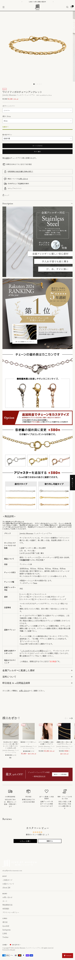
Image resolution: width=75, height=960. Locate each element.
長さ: (6, 116)
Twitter (5, 937)
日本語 (4, 945)
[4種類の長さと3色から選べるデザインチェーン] (64, 731)
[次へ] (53, 1)
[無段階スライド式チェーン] (28, 731)
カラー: (8, 106)
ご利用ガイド (7, 880)
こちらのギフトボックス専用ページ (34, 650)
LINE (4, 933)
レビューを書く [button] (25, 841)
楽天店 (4, 922)
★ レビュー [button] (72, 482)
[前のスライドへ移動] (66, 706)
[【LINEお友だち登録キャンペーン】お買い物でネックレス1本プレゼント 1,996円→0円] (10, 731)
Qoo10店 (5, 926)
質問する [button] (50, 841)
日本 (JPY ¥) (15, 945)
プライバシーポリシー (10, 912)
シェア (7, 195)
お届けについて (8, 884)
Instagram (6, 929)
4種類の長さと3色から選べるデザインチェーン (64, 743)
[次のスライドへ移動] (71, 705)
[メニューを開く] (3, 7)
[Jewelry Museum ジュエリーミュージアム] (37, 7)
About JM (6, 887)
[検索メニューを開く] (67, 7)
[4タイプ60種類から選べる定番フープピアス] (46, 731)
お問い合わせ (23, 179)
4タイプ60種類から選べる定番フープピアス (46, 743)
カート (4, 901)
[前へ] (22, 1)
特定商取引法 (7, 905)
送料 (7, 158)
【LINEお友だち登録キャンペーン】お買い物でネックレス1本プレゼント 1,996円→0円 (10, 745)
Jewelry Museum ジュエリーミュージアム (18, 95)
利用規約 (5, 908)
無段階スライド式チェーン (28, 743)
